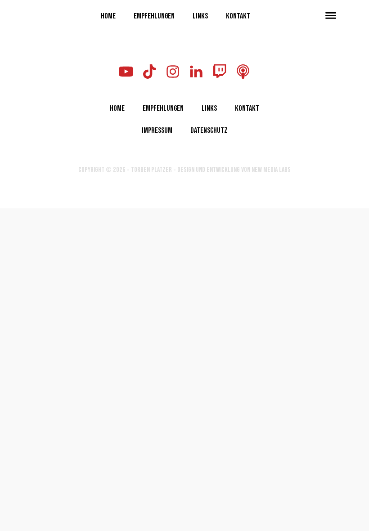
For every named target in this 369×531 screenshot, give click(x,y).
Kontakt (238, 15)
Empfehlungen (154, 15)
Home (108, 15)
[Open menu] (331, 15)
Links (200, 15)
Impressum (157, 130)
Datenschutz (209, 130)
